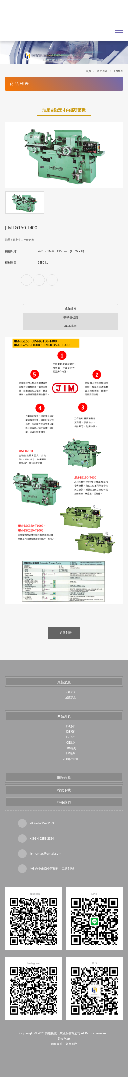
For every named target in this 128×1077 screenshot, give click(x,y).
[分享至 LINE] (39, 280)
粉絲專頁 (53, 1058)
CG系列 (70, 742)
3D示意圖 (70, 326)
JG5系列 (70, 737)
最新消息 (64, 682)
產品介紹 (70, 308)
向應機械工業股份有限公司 (33, 23)
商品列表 (64, 716)
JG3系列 (70, 731)
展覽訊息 (70, 697)
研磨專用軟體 (70, 759)
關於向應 (64, 777)
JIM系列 (70, 753)
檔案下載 (64, 790)
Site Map (64, 1038)
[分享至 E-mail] (52, 280)
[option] (64, 155)
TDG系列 (70, 748)
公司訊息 (70, 692)
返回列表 (66, 632)
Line (64, 1058)
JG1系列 (70, 726)
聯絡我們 (64, 802)
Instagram (76, 1058)
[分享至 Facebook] (26, 280)
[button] (9, 52)
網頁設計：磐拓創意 (64, 1044)
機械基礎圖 (70, 317)
